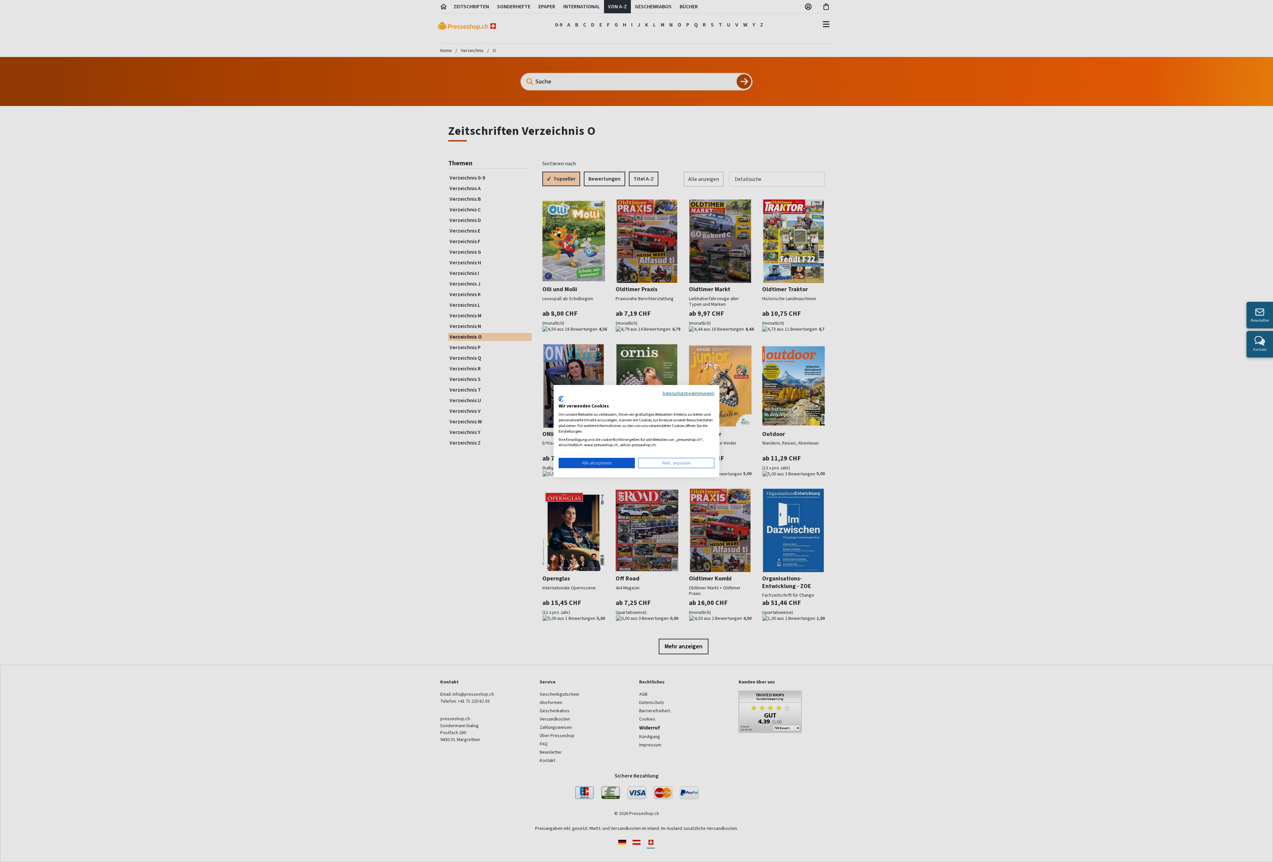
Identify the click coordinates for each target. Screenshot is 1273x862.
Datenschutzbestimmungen (688, 393)
